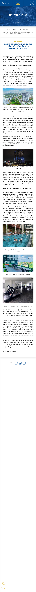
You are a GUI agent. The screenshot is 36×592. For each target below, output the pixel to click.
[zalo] (24, 363)
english (9, 3)
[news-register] (3, 584)
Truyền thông (11, 29)
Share (11, 362)
